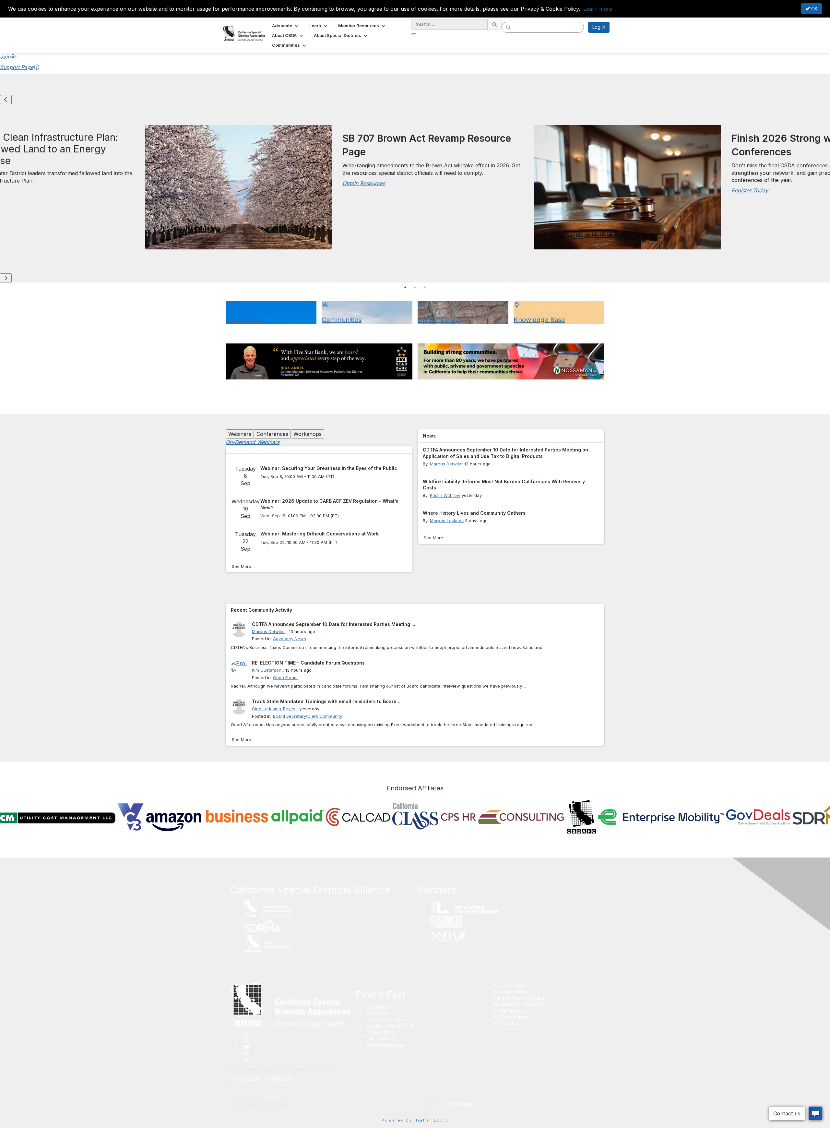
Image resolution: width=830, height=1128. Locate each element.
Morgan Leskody (447, 520)
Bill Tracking (381, 1038)
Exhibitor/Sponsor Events (520, 998)
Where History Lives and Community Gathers (474, 513)
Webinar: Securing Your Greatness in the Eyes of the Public (328, 468)
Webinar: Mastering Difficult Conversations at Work (319, 533)
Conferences (272, 434)
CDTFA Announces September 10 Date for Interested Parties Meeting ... (333, 624)
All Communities (509, 1011)
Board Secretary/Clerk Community (307, 716)
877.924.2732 (245, 1079)
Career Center (508, 985)
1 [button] (405, 287)
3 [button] (424, 287)
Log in (598, 27)
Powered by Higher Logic (415, 1120)
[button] (285, 25)
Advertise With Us (512, 991)
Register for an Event (390, 1025)
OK (814, 8)
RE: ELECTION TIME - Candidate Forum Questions (308, 663)
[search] (495, 24)
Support (376, 1013)
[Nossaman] (511, 361)
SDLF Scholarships (388, 1019)
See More (241, 566)
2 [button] (415, 287)
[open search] (413, 34)
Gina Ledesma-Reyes (273, 708)
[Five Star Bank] (319, 361)
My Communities (510, 1017)
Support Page (16, 67)
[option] (531, 188)
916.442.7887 (278, 1079)
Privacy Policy (508, 1023)
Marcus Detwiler (446, 463)
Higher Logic (459, 1104)
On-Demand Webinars (252, 442)
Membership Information (518, 1004)
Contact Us (380, 1007)
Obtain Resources (363, 183)
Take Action (381, 1032)
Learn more (597, 9)
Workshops (307, 434)
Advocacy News (289, 638)
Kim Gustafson (266, 670)
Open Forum (285, 677)
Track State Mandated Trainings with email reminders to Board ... (327, 701)
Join (5, 57)
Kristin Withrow (445, 495)
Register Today (749, 190)
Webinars (239, 434)
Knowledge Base (386, 1045)
